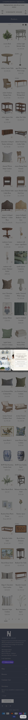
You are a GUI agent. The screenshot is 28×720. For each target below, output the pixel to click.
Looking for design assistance (21, 363)
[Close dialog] (27, 350)
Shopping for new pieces (21, 361)
